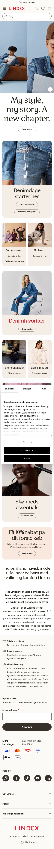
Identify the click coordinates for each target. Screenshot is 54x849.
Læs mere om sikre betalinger (31, 742)
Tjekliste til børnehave (14, 261)
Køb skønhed (27, 515)
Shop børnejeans (27, 204)
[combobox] (27, 16)
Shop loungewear (40, 373)
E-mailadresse (10, 710)
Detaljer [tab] (27, 388)
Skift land (30, 842)
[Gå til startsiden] (17, 8)
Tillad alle (27, 450)
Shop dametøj (14, 373)
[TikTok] (27, 778)
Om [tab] (44, 388)
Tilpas (25, 442)
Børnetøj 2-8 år (14, 256)
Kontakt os (15, 836)
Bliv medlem (27, 553)
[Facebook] (16, 778)
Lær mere (27, 129)
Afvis (27, 458)
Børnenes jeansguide (27, 211)
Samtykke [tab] (10, 388)
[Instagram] (5, 778)
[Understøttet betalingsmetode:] (27, 754)
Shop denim (27, 329)
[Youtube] (37, 778)
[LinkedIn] (48, 778)
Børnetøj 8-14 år (40, 256)
